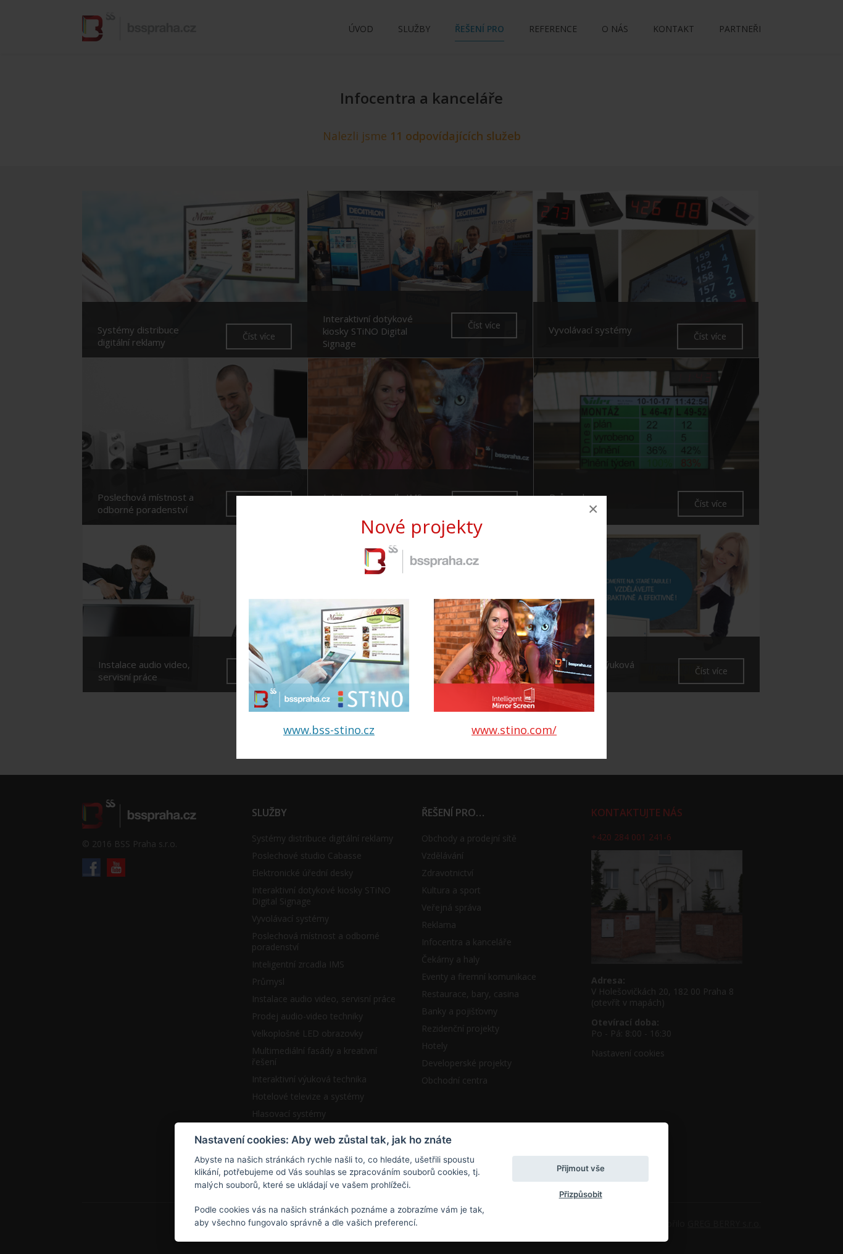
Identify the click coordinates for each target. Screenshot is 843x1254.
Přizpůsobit (580, 1194)
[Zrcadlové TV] (514, 707)
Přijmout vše (581, 1168)
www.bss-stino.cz (329, 729)
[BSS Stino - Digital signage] (329, 707)
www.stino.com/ (514, 729)
